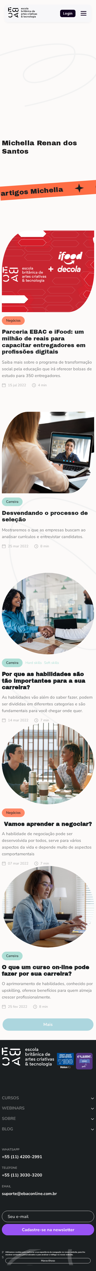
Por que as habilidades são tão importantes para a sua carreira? (43, 681)
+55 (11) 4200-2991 (22, 1157)
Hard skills (33, 662)
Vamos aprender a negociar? (48, 824)
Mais (48, 1024)
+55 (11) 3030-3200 (22, 1175)
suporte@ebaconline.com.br (29, 1193)
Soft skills (51, 662)
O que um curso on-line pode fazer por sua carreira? (45, 970)
